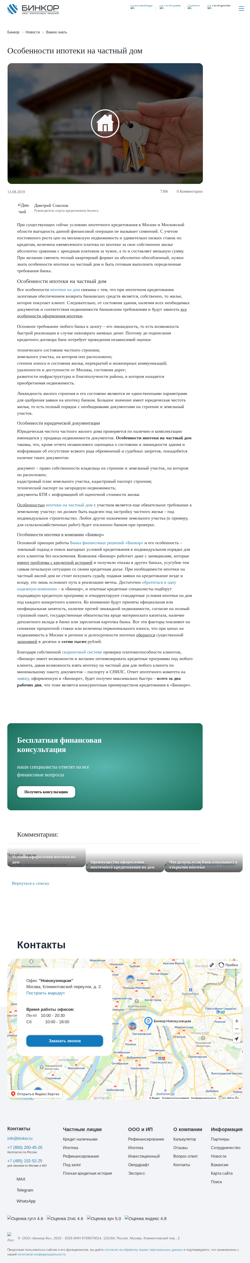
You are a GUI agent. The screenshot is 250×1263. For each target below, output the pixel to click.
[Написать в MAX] (192, 8)
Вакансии (219, 1165)
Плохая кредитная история (87, 1173)
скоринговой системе (82, 652)
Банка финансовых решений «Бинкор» (106, 542)
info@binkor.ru (19, 1138)
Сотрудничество (225, 1148)
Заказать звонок (65, 1041)
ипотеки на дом (65, 289)
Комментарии (190, 191)
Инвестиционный (144, 1156)
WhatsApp (26, 1201)
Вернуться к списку (30, 883)
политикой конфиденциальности (41, 1254)
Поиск (216, 1182)
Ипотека (70, 1148)
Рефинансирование (81, 1156)
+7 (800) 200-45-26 (24, 1147)
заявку (23, 678)
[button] (219, 8)
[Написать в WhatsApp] (142, 8)
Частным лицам (82, 1129)
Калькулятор (184, 1139)
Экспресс (136, 1173)
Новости (218, 1156)
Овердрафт (138, 1165)
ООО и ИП (140, 1129)
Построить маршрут (45, 993)
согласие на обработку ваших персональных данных (143, 1250)
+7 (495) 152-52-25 (24, 1161)
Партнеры (220, 1139)
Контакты (18, 1128)
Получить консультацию (46, 792)
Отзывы (180, 1148)
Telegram (25, 1190)
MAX (21, 1179)
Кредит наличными (80, 1139)
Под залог (72, 1165)
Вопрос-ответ (185, 1156)
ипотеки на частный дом (69, 504)
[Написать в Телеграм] (168, 8)
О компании (187, 1129)
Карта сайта (222, 1173)
